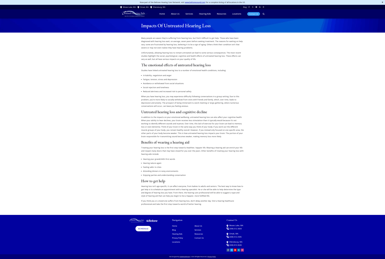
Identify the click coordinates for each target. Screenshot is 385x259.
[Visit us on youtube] (256, 7)
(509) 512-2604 (235, 228)
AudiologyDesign (185, 256)
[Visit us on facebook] (249, 7)
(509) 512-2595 (235, 237)
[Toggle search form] (263, 14)
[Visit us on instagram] (263, 7)
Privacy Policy (212, 256)
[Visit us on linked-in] (260, 7)
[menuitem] (244, 7)
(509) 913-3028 (235, 245)
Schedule (143, 228)
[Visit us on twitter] (252, 7)
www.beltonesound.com (195, 2)
